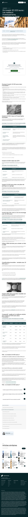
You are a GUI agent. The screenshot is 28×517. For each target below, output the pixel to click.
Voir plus (24, 448)
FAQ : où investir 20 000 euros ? (6, 426)
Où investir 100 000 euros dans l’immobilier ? (11, 381)
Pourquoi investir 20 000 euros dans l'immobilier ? (8, 407)
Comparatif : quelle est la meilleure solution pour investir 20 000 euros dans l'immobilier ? (12, 424)
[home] (5, 2)
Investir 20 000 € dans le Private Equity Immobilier (8, 409)
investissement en (13, 39)
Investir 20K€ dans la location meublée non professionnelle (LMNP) (10, 422)
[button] (21, 2)
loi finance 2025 (13, 309)
